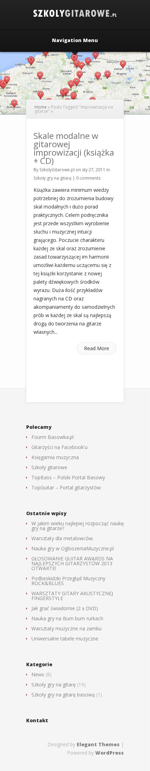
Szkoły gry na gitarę (52, 178)
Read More (96, 348)
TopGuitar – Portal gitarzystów (66, 487)
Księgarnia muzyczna (55, 457)
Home (41, 107)
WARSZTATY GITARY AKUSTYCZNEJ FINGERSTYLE (72, 595)
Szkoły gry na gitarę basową (63, 694)
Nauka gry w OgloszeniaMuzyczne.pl (72, 548)
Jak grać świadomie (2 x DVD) (64, 608)
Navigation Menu (75, 41)
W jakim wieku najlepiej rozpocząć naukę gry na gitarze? (77, 526)
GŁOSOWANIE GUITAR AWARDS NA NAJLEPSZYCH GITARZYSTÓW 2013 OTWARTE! (72, 563)
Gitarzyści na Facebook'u (59, 447)
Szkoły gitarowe (49, 467)
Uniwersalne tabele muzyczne (64, 638)
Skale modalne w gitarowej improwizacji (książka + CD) (73, 148)
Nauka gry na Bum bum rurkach (67, 618)
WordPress (109, 752)
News (37, 674)
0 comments (88, 178)
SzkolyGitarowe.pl (57, 170)
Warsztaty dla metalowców (62, 538)
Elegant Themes (98, 744)
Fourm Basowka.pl (52, 437)
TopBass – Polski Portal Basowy (68, 477)
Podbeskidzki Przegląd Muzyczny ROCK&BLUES (68, 581)
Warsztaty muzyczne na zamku (66, 628)
